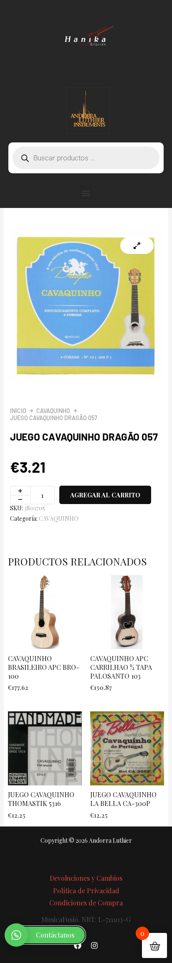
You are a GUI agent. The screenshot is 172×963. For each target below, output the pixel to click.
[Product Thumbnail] (137, 245)
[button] (86, 193)
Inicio (18, 410)
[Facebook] (77, 945)
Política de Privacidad (86, 890)
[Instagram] (94, 945)
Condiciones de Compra (86, 902)
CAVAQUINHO (53, 410)
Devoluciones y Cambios (86, 878)
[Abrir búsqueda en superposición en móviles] (86, 157)
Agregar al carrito (105, 495)
